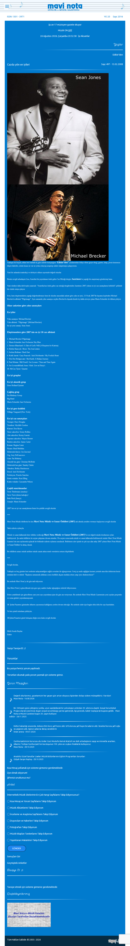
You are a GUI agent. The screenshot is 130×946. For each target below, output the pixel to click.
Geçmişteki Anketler (17, 863)
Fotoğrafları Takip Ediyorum (23, 827)
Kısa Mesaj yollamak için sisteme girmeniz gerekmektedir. (35, 768)
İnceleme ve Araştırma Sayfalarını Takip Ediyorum (34, 814)
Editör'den (118, 54)
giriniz (60, 675)
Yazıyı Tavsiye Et (16, 648)
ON (66, 30)
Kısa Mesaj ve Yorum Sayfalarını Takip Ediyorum (33, 801)
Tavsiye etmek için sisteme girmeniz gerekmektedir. (32, 887)
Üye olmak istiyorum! (17, 773)
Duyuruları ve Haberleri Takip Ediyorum (29, 820)
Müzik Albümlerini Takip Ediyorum (26, 807)
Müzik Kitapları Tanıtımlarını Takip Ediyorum (31, 833)
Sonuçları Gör (13, 856)
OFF (70, 30)
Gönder (16, 848)
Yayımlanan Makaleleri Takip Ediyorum (28, 840)
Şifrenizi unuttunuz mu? (18, 777)
